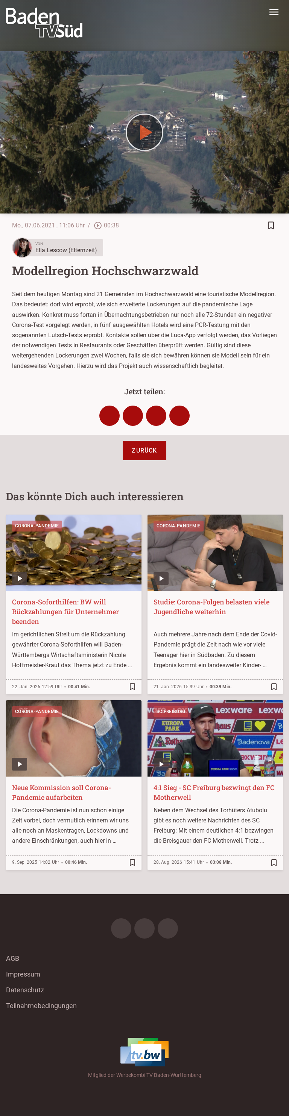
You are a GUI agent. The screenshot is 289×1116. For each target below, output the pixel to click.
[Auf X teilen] (133, 416)
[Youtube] (168, 928)
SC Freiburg (171, 711)
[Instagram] (144, 928)
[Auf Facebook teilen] (109, 416)
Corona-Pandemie (37, 525)
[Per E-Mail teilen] (179, 416)
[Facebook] (121, 928)
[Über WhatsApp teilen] (156, 416)
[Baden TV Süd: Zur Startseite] (44, 23)
